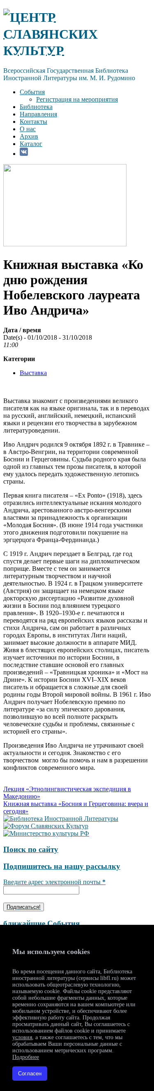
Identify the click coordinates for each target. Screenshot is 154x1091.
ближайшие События (41, 923)
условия (22, 1037)
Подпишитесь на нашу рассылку (61, 866)
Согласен (29, 1073)
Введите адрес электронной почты (54, 881)
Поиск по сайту (30, 849)
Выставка (33, 372)
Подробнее (25, 1057)
